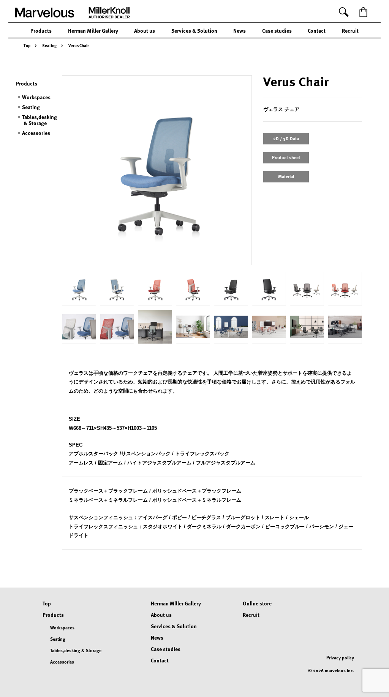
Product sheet (286, 157)
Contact (317, 30)
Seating (49, 45)
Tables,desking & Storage (39, 120)
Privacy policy (340, 657)
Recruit (350, 30)
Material (286, 176)
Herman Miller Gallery (93, 30)
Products (41, 30)
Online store (257, 603)
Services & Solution (194, 30)
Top (27, 45)
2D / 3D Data (286, 138)
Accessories (36, 132)
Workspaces (36, 97)
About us (144, 30)
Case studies (277, 30)
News (239, 30)
